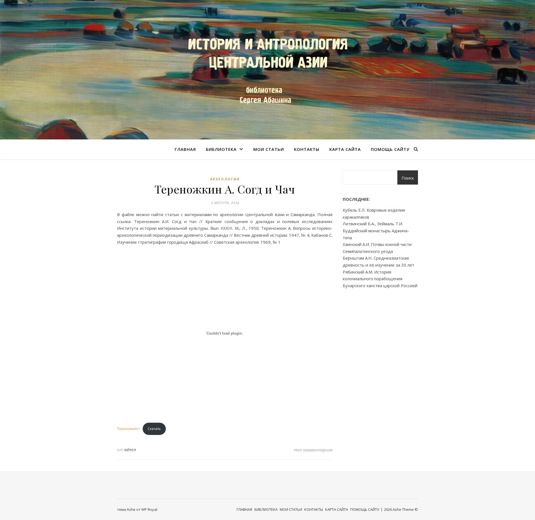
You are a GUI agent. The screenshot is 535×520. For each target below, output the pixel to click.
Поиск (408, 178)
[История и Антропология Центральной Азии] (267, 69)
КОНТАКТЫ (306, 149)
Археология (225, 179)
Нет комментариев (313, 450)
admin (130, 449)
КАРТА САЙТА (345, 149)
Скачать (154, 428)
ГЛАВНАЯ (185, 149)
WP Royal (149, 509)
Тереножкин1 (128, 428)
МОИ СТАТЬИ (268, 149)
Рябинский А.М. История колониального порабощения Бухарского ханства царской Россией (380, 278)
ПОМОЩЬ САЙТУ (390, 149)
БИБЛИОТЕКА (221, 149)
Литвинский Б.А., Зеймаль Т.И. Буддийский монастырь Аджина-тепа (376, 230)
